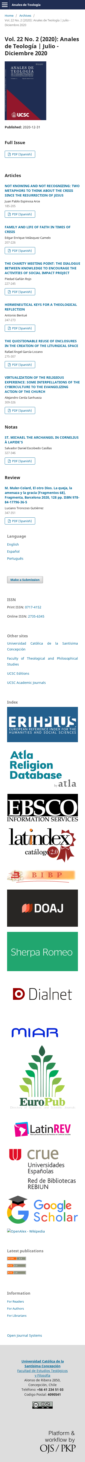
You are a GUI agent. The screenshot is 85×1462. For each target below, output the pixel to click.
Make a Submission (25, 580)
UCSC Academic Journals (26, 682)
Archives (25, 15)
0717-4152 (33, 607)
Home (9, 15)
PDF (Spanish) (21, 154)
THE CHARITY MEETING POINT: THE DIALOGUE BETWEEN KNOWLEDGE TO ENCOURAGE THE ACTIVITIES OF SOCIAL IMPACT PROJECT (42, 268)
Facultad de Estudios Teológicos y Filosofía (42, 1373)
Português (15, 558)
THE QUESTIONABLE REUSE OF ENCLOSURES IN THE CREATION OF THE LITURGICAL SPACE (41, 343)
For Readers (15, 1301)
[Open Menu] (4, 4)
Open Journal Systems (24, 1335)
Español (13, 551)
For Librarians (16, 1315)
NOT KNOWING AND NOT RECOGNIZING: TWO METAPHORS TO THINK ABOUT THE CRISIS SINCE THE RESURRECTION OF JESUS (42, 190)
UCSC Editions (18, 673)
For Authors (15, 1308)
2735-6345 (36, 616)
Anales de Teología (26, 5)
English (13, 544)
